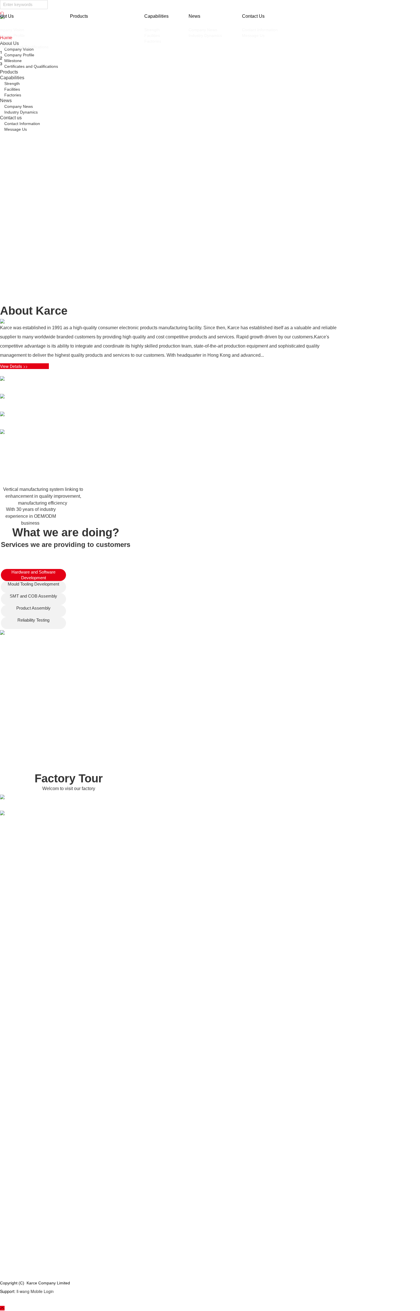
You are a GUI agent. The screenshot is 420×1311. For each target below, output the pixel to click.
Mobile (37, 1291)
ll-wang (23, 1291)
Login (49, 1291)
